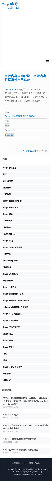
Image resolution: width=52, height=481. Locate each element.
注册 (34, 150)
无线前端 (7, 267)
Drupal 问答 (8, 340)
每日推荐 (7, 194)
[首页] (11, 5)
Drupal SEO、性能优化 (12, 314)
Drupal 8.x (9, 135)
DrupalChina (30, 469)
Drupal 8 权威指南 (10, 274)
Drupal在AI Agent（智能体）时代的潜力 (20, 450)
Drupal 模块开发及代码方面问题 (20, 116)
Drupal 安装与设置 (10, 207)
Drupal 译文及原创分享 (12, 367)
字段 (7, 125)
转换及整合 (8, 280)
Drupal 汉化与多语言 (11, 327)
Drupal (24, 472)
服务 (5, 360)
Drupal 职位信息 (9, 168)
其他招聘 (7, 227)
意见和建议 (8, 334)
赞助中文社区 (27, 463)
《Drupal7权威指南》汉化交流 (15, 307)
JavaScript (7, 221)
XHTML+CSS (8, 181)
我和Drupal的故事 (10, 261)
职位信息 (7, 373)
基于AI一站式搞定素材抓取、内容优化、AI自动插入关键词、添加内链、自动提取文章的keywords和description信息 (25, 401)
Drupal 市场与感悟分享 (12, 247)
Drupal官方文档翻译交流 (13, 294)
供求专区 (7, 254)
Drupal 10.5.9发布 (11, 415)
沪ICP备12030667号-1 (35, 472)
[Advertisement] (26, 39)
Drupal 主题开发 (9, 287)
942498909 (12, 89)
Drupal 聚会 (8, 214)
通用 (5, 354)
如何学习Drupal (9, 234)
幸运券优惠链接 (36, 474)
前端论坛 (7, 380)
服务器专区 (8, 188)
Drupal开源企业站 (10, 320)
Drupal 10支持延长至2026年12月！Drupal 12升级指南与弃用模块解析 (25, 427)
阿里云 (20, 474)
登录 (27, 150)
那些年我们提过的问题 (12, 201)
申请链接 (16, 463)
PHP (5, 174)
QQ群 (37, 463)
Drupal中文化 (8, 347)
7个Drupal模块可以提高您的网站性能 (19, 439)
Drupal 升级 (8, 241)
